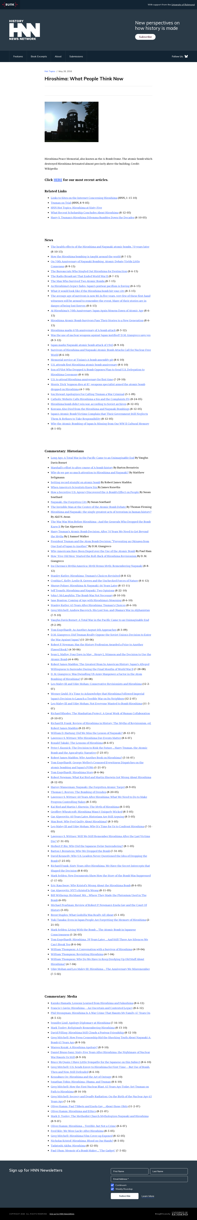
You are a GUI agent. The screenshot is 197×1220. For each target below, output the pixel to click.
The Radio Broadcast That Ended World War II (80, 276)
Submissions (76, 56)
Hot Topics (50, 71)
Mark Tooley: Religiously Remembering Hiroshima (83, 1027)
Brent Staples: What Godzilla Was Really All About (82, 915)
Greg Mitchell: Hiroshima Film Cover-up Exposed (82, 1136)
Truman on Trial (61, 202)
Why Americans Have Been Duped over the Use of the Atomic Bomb (93, 551)
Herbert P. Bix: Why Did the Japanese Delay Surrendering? (87, 846)
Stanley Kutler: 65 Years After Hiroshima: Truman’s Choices (88, 605)
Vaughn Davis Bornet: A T (67, 620)
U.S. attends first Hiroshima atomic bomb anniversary (84, 364)
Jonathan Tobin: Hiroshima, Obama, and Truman (81, 1081)
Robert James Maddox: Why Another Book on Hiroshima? (86, 757)
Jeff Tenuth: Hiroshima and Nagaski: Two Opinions (82, 590)
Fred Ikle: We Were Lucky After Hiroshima (77, 1131)
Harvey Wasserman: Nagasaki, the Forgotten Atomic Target (88, 787)
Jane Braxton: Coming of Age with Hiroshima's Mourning (86, 600)
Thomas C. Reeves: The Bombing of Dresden (78, 792)
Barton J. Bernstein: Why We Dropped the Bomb (80, 851)
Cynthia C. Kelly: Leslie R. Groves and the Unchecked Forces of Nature (94, 580)
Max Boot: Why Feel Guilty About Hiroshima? (79, 821)
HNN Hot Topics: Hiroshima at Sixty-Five (76, 207)
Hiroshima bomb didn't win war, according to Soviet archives (88, 404)
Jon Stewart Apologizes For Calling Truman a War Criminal (87, 394)
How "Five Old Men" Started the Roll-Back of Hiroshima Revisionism (94, 556)
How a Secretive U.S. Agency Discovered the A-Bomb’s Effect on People (95, 492)
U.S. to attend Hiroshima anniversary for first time (82, 379)
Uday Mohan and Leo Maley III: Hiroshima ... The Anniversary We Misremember (100, 969)
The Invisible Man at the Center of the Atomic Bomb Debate (89, 507)
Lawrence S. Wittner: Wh (66, 738)
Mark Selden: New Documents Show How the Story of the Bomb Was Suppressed (101, 875)
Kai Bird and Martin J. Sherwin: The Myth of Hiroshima (85, 806)
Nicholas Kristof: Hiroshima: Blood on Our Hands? (82, 1140)
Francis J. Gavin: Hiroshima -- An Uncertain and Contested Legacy (92, 1008)
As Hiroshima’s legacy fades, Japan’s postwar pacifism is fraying (90, 286)
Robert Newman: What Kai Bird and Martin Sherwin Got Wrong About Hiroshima (101, 777)
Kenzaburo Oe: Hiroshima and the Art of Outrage (81, 1077)
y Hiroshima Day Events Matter (101, 738)
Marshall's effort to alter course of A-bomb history (82, 467)
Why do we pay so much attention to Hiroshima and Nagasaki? (90, 472)
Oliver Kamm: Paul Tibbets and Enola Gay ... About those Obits (89, 1106)
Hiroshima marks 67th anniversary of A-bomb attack (83, 330)
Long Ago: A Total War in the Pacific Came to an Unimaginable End (92, 457)
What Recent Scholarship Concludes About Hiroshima (85, 212)
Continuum (121, 1185)
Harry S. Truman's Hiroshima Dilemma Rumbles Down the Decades (92, 217)
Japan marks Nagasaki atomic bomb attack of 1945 (82, 345)
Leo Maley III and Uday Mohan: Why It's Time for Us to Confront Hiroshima (97, 826)
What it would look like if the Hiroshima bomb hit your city (88, 291)
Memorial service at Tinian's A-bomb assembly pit (82, 359)
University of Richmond (183, 4)
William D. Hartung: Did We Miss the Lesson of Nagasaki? (87, 733)
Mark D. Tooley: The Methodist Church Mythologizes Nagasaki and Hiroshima (100, 1116)
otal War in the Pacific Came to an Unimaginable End (116, 620)
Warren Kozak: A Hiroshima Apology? (74, 1047)
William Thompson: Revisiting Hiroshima (77, 954)
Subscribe (145, 37)
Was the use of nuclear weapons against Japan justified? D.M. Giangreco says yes (101, 335)
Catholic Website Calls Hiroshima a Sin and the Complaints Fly (90, 399)
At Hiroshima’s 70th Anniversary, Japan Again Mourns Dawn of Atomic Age (97, 310)
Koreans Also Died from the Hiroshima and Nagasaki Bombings (90, 409)
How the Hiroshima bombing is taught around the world (86, 256)
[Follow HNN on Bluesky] (186, 56)
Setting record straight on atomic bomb (75, 482)
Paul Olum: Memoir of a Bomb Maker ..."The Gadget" (83, 1150)
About (58, 56)
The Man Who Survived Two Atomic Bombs (78, 281)
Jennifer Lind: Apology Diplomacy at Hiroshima (80, 1022)
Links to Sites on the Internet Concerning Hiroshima (84, 198)
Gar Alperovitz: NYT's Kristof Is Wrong (75, 890)
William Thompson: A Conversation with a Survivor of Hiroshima (91, 949)
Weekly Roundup (124, 1189)
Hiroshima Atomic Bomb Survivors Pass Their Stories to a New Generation (97, 320)
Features (18, 56)
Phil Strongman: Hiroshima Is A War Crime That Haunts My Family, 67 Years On (100, 1013)
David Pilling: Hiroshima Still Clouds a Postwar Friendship (87, 1032)
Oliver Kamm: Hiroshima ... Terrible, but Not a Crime (83, 1126)
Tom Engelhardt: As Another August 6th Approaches (84, 630)
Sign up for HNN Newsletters (62, 1214)
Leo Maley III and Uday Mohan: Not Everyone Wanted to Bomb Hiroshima (96, 703)
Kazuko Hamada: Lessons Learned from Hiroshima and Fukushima (92, 1003)
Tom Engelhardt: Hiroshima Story (72, 772)
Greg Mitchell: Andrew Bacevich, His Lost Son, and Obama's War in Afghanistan (100, 610)
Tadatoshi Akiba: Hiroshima (68, 1145)
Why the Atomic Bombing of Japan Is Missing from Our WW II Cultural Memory (100, 423)
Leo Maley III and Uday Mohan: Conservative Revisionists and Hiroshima (96, 684)
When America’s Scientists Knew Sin (74, 487)
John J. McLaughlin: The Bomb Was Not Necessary (82, 595)
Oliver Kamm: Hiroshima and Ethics (73, 1111)
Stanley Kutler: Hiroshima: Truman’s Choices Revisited (85, 575)
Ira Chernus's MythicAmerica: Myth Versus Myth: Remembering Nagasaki (97, 566)
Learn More (148, 1196)
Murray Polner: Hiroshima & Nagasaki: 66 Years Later (84, 585)
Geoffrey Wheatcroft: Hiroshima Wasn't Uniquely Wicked (86, 811)
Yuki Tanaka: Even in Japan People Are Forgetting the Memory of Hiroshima (98, 920)
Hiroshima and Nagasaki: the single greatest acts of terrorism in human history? (101, 512)
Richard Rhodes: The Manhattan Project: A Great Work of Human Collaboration (100, 713)
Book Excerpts (39, 56)
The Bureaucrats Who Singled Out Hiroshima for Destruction (89, 271)
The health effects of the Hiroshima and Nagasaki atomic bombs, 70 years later (100, 246)
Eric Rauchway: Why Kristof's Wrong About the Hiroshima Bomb (91, 885)
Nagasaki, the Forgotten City (69, 502)
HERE (58, 180)
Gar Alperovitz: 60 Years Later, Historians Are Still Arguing (87, 816)
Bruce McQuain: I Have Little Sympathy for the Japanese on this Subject (95, 1062)
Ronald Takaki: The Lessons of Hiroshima (77, 743)
